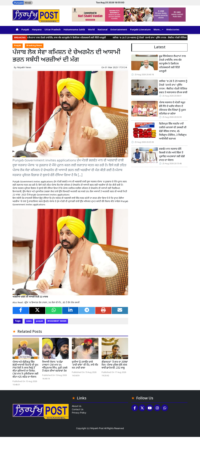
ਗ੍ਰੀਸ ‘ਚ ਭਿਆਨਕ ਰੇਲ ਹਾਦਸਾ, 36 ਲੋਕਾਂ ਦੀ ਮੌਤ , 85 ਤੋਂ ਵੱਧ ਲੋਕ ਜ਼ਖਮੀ (52, 302)
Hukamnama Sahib (74, 29)
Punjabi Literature (140, 29)
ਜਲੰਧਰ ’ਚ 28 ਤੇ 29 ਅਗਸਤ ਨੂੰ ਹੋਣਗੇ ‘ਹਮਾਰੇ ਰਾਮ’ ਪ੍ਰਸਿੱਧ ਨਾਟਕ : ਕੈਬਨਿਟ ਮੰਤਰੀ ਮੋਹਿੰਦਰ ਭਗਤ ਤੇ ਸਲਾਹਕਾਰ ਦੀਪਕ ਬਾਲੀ (146, 37)
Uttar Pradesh (53, 29)
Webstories (172, 29)
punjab (39, 321)
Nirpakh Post (97, 428)
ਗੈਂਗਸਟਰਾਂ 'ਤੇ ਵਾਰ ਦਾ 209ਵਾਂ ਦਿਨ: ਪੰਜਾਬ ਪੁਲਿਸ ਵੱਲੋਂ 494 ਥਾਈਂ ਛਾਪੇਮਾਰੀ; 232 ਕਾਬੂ (115, 365)
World (91, 29)
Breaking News (34, 45)
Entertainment (118, 29)
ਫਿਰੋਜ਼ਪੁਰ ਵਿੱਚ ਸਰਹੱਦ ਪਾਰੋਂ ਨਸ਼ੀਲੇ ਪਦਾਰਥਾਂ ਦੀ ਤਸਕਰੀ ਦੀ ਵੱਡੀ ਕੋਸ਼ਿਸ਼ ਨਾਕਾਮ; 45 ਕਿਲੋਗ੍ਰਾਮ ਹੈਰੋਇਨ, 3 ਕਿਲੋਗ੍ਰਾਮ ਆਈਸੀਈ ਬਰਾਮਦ (173, 131)
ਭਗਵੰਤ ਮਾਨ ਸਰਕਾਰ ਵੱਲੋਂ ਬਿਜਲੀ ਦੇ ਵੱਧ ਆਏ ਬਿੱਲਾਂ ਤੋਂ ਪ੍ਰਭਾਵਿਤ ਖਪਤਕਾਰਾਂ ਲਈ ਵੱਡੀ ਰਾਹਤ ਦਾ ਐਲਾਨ (172, 154)
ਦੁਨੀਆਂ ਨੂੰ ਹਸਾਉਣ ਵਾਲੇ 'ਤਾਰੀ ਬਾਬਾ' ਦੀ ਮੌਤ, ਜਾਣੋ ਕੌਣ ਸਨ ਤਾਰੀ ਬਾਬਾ (85, 365)
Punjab (25, 29)
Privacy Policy (79, 412)
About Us (76, 406)
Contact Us (77, 409)
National (103, 29)
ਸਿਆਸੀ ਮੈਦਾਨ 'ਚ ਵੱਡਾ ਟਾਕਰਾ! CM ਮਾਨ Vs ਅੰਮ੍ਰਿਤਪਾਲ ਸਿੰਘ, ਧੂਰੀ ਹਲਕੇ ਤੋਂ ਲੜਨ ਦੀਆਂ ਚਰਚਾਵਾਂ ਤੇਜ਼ (54, 366)
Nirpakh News (24, 67)
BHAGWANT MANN (57, 321)
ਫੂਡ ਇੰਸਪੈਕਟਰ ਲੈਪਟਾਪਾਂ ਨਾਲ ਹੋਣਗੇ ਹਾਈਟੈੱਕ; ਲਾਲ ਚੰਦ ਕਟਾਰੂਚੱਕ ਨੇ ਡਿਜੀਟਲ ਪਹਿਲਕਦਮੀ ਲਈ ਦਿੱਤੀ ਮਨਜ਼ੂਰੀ (172, 64)
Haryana (37, 29)
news (29, 321)
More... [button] (157, 29)
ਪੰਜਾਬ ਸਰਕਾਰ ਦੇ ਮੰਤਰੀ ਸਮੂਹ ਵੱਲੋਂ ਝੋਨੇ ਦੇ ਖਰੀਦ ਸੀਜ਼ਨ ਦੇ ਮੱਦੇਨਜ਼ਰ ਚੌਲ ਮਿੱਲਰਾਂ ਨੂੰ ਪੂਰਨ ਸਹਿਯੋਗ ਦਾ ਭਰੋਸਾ (172, 108)
